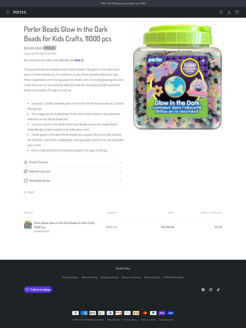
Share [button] (31, 192)
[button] (8, 12)
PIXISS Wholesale (174, 277)
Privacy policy (130, 319)
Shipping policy (166, 319)
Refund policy (152, 277)
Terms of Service (131, 277)
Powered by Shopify (94, 319)
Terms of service (148, 319)
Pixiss (82, 319)
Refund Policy (89, 277)
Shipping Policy (110, 277)
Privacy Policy (70, 277)
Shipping (28, 53)
